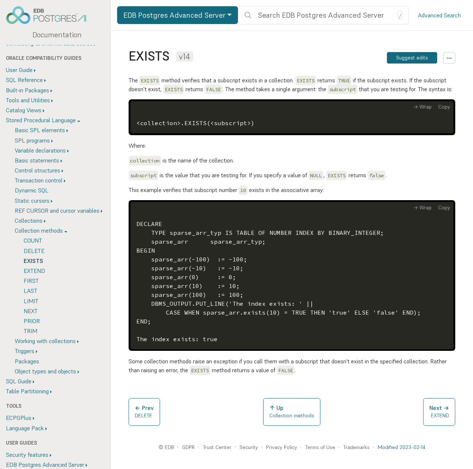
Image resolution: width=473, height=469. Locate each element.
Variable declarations (40, 150)
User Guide (19, 70)
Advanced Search (439, 15)
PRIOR (32, 321)
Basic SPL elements (40, 130)
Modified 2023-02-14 (401, 447)
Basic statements (37, 160)
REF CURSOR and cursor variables (57, 210)
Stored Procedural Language (41, 120)
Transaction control (38, 180)
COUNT (33, 240)
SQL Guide (18, 381)
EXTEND (34, 270)
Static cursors (32, 200)
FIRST (31, 281)
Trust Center (217, 447)
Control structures (37, 170)
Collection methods (39, 230)
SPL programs (32, 140)
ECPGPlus (18, 418)
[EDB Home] (50, 15)
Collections (28, 220)
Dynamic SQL (31, 190)
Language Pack (25, 428)
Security (248, 447)
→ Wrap (422, 106)
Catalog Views (23, 110)
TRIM (30, 331)
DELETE (34, 250)
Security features (27, 454)
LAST (30, 291)
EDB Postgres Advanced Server (174, 15)
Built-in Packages (27, 90)
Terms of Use (320, 447)
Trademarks (356, 447)
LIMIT (31, 301)
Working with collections (45, 341)
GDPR (188, 447)
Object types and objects (45, 371)
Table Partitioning (27, 391)
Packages (27, 361)
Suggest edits (412, 57)
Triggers (24, 351)
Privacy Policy (281, 447)
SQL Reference (24, 80)
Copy (444, 106)
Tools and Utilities (28, 100)
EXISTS (33, 260)
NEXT (31, 311)
